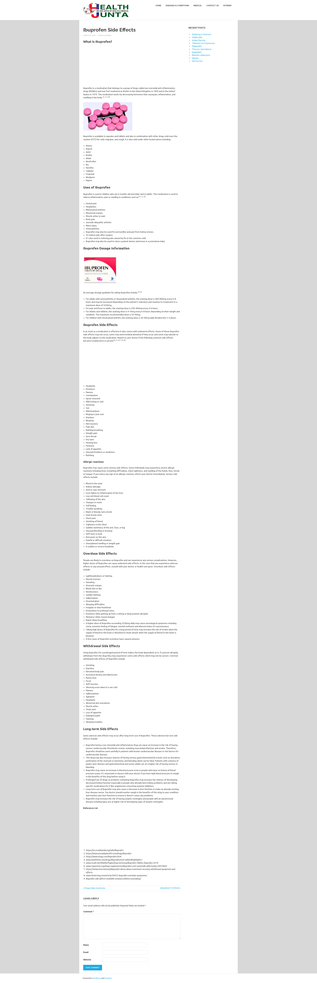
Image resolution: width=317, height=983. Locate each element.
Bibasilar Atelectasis (201, 55)
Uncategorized (104, 35)
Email (86, 952)
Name (86, 945)
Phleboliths (197, 46)
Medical (198, 5)
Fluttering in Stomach (201, 34)
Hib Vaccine (197, 61)
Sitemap (227, 5)
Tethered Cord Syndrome (203, 43)
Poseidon (108, 978)
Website (87, 960)
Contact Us (212, 5)
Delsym (195, 58)
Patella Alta (197, 37)
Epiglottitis (197, 52)
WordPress (96, 978)
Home (158, 5)
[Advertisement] (132, 67)
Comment (88, 911)
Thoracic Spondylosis (201, 49)
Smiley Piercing (198, 40)
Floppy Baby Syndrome (94, 888)
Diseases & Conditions (177, 5)
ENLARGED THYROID (169, 888)
